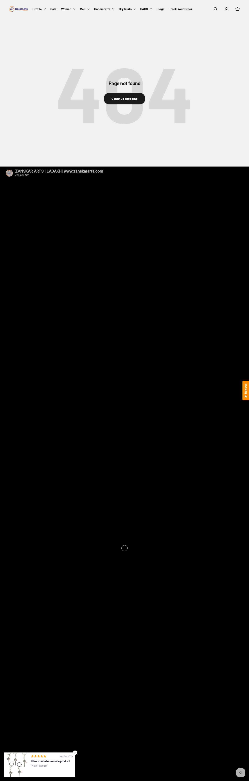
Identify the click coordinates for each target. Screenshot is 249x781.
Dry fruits (125, 9)
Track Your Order (180, 9)
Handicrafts (102, 9)
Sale (53, 9)
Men (83, 9)
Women (66, 9)
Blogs (160, 9)
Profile (37, 9)
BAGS (144, 9)
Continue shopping (124, 98)
